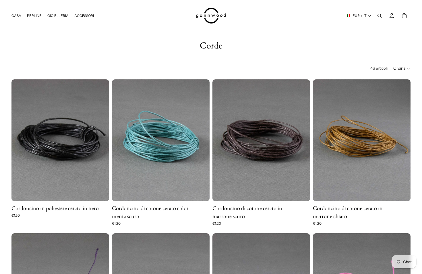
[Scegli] (100, 192)
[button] (402, 68)
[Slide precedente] (120, 140)
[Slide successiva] (201, 140)
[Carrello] (404, 15)
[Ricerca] (379, 15)
